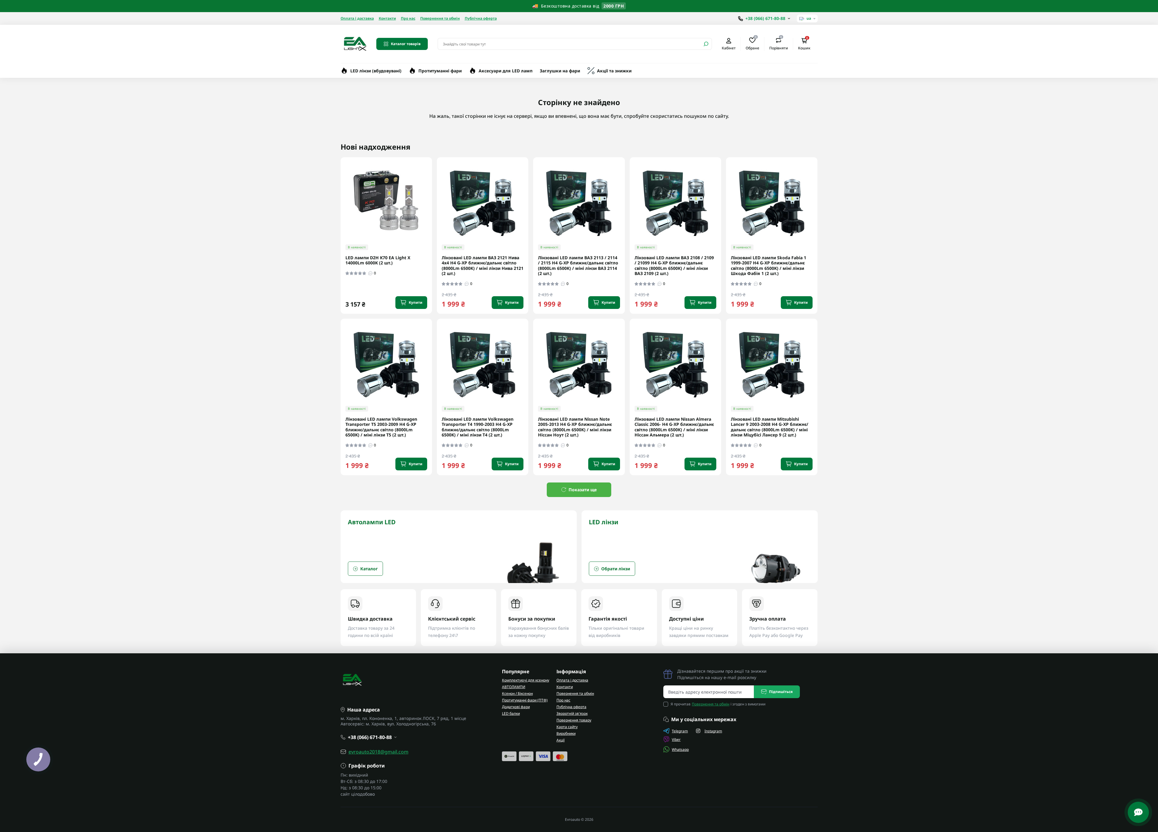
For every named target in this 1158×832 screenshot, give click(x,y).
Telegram (680, 731)
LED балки (511, 713)
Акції (560, 740)
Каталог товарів (406, 43)
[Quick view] (431, 185)
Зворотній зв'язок (572, 713)
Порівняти (778, 43)
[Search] (706, 43)
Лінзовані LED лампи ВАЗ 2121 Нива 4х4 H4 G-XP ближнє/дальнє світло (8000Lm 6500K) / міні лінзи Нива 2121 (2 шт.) (482, 265)
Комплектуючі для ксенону (525, 680)
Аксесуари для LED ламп (506, 71)
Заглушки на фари (560, 71)
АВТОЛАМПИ (513, 686)
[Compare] (431, 207)
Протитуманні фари (440, 71)
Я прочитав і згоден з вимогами (718, 704)
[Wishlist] (431, 196)
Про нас (408, 18)
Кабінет (729, 47)
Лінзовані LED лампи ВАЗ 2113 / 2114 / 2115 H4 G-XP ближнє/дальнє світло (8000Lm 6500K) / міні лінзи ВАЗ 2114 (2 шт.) (578, 265)
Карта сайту (567, 726)
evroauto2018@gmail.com (378, 752)
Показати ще (583, 489)
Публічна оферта (481, 18)
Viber (676, 739)
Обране (752, 43)
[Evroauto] (355, 43)
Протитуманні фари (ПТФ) (525, 700)
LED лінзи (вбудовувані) (375, 71)
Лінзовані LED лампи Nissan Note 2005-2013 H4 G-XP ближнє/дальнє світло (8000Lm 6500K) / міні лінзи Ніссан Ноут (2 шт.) (575, 427)
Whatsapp (680, 749)
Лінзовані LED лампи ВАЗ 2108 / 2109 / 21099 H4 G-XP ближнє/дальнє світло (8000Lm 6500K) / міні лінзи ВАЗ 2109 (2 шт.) (674, 265)
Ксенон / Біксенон (517, 693)
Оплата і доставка (357, 18)
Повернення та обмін (440, 18)
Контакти (387, 18)
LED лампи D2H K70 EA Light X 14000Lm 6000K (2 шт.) (377, 260)
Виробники (566, 733)
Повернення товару (573, 720)
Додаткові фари (516, 706)
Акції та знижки (614, 71)
